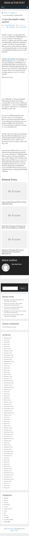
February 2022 (8, 447)
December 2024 (8, 381)
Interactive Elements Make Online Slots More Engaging (14, 315)
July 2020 (6, 483)
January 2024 (8, 404)
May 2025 (7, 370)
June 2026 (7, 342)
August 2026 (7, 338)
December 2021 (8, 451)
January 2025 (8, 378)
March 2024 (7, 400)
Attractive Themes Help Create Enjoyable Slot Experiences (13, 304)
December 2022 (8, 432)
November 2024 (8, 383)
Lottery (6, 506)
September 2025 (9, 361)
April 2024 (7, 398)
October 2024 (8, 385)
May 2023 (7, 421)
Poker (5, 511)
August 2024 (7, 389)
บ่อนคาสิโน (7, 521)
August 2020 (7, 481)
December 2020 (8, 472)
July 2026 (6, 340)
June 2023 (7, 419)
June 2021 (7, 460)
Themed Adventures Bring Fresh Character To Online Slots (13, 308)
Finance (6, 502)
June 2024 (7, 393)
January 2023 (8, 430)
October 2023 (8, 410)
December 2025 (8, 355)
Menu (2, 7)
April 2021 (7, 464)
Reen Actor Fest (14, 3)
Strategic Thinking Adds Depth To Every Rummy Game (14, 300)
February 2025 (8, 376)
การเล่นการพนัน (8, 519)
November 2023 (8, 408)
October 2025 (8, 359)
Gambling (12, 27)
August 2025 (7, 363)
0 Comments (22, 27)
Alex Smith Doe (9, 25)
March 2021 (7, 466)
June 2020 (7, 485)
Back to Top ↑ (14, 530)
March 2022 (7, 445)
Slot (5, 513)
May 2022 (7, 443)
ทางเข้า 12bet (10, 59)
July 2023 (6, 417)
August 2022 (7, 440)
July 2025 (6, 366)
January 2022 (8, 449)
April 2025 (7, 372)
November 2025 (8, 357)
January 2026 (8, 353)
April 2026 (7, 346)
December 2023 (8, 406)
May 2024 (7, 395)
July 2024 (6, 391)
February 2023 (8, 428)
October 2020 (8, 477)
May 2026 (7, 344)
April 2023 (7, 423)
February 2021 (8, 468)
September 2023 (9, 413)
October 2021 (8, 455)
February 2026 (8, 351)
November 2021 (8, 453)
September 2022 (9, 438)
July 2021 (6, 458)
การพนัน (6, 517)
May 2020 (7, 487)
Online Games (8, 509)
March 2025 (7, 374)
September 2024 (9, 387)
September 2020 (9, 479)
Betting (6, 498)
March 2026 (7, 348)
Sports (6, 515)
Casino (6, 500)
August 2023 (7, 415)
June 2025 (7, 368)
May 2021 (6, 462)
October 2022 (8, 436)
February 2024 (8, 402)
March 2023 (7, 425)
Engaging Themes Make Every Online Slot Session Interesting (15, 311)
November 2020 (8, 475)
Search (4, 285)
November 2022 (8, 434)
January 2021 (7, 470)
